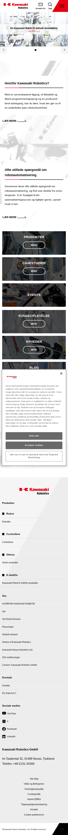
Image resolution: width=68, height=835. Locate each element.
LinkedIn (8, 737)
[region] (34, 417)
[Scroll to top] (60, 829)
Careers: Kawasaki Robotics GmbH (19, 665)
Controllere (7, 542)
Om (4, 611)
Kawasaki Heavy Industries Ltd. (17, 650)
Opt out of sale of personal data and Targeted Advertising (34, 456)
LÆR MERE (10, 120)
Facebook (9, 730)
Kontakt (6, 685)
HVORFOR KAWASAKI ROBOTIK (18, 603)
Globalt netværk (10, 634)
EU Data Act (8, 694)
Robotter (6, 521)
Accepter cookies (34, 445)
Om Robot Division (11, 619)
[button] (35, 50)
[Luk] (61, 373)
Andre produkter (10, 562)
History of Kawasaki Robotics (16, 642)
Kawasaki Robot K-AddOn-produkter (20, 583)
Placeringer (8, 627)
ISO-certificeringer (11, 657)
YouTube (9, 714)
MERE (34, 245)
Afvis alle (34, 436)
